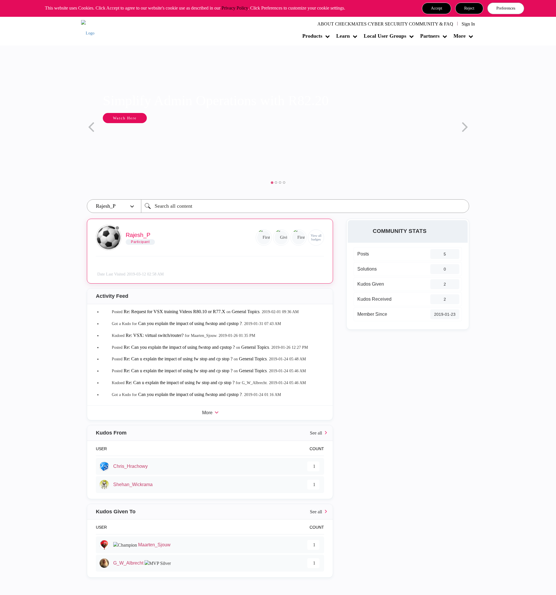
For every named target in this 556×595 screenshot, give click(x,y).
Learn (343, 36)
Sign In (468, 23)
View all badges (316, 237)
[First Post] (298, 237)
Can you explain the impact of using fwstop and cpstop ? (190, 323)
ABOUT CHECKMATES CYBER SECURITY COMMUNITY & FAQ (385, 23)
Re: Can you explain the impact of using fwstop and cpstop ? (179, 347)
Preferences (505, 8)
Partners (430, 36)
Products (312, 36)
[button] (436, 8)
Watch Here (103, 118)
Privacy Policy (235, 8)
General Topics (245, 311)
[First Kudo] (264, 237)
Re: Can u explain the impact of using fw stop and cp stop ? (178, 358)
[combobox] (305, 206)
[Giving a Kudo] (281, 237)
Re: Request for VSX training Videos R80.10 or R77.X (175, 311)
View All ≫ (210, 433)
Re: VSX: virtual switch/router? (155, 335)
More (459, 36)
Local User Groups (385, 36)
